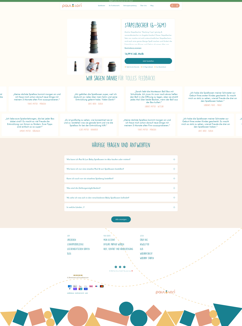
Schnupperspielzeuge (75, 244)
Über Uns (143, 5)
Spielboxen (101, 5)
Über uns (144, 240)
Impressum (70, 293)
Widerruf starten (147, 258)
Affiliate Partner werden (114, 244)
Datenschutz (79, 293)
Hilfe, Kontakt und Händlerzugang (118, 249)
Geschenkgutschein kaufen (78, 249)
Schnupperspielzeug (130, 5)
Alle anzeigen (121, 219)
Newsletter (144, 244)
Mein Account (109, 240)
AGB (141, 249)
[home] (71, 5)
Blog (151, 5)
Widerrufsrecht (146, 253)
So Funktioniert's (114, 5)
